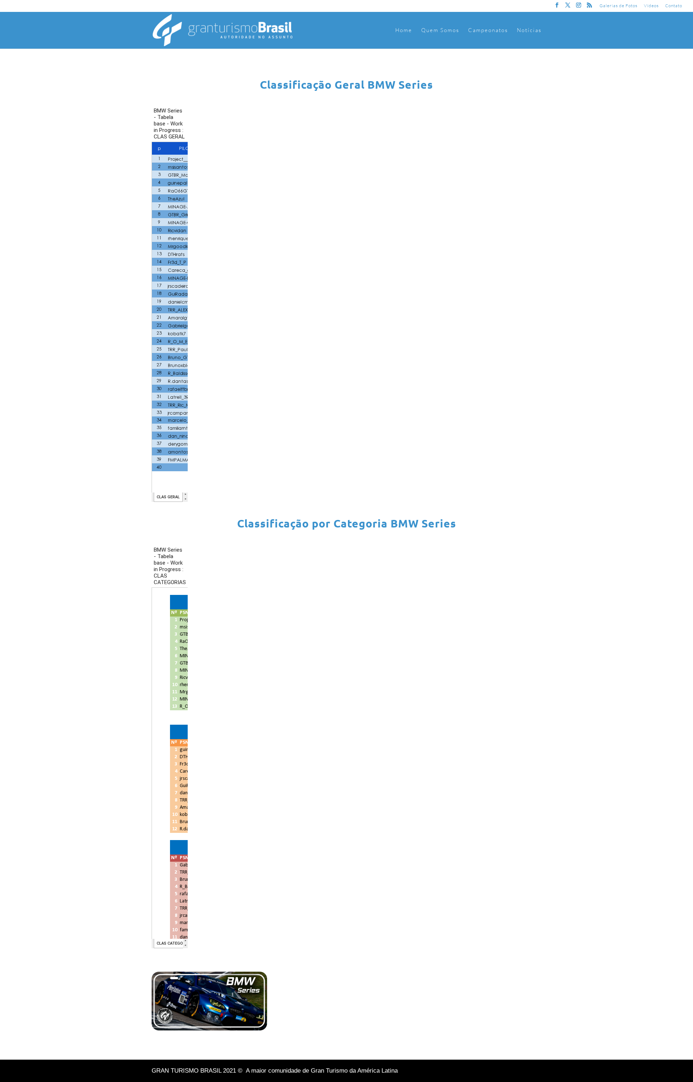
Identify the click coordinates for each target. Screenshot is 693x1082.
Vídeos (651, 6)
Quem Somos (440, 31)
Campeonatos (488, 31)
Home (403, 31)
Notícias (529, 31)
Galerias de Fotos (618, 6)
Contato (673, 6)
